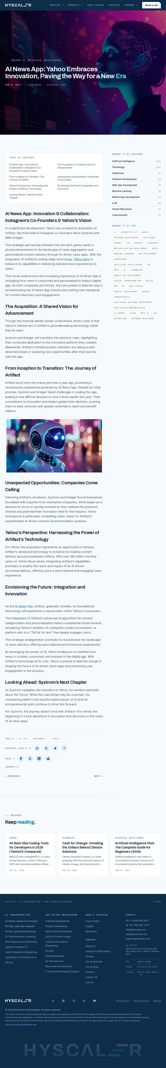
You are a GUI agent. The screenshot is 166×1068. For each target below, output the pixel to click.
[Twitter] (30, 758)
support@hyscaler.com (138, 938)
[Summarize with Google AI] (55, 748)
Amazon (146, 291)
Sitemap (157, 1001)
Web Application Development (131, 248)
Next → (98, 776)
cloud (133, 313)
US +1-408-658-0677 (137, 920)
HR (123, 286)
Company (129, 5)
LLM (128, 243)
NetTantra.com (29, 1024)
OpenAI (117, 243)
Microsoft (153, 243)
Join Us (89, 982)
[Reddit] (48, 758)
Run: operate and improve (20, 931)
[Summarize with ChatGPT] (37, 748)
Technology (136, 270)
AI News (21, 606)
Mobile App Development (127, 275)
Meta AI (144, 313)
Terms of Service (141, 1001)
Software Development (126, 237)
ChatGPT (138, 243)
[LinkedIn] (39, 758)
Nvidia (149, 281)
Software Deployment (143, 318)
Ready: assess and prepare (21, 921)
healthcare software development (133, 302)
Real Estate (136, 286)
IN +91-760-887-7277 (137, 925)
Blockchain (120, 259)
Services (55, 5)
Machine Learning (124, 254)
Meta (116, 270)
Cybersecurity (122, 297)
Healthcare (149, 237)
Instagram (40, 739)
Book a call (151, 5)
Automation (120, 318)
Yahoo (56, 739)
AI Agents (119, 313)
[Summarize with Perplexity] (46, 748)
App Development (147, 254)
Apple (155, 248)
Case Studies (95, 5)
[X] (73, 1000)
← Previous (12, 776)
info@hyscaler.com (136, 929)
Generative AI (129, 232)
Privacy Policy (123, 1001)
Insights (114, 5)
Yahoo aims (82, 259)
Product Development (126, 291)
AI (23, 739)
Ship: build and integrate (20, 926)
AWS (116, 286)
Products (73, 5)
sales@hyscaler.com (136, 934)
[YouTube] (94, 1000)
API (155, 313)
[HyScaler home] (18, 5)
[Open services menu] (63, 5)
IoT (149, 264)
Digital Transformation (127, 281)
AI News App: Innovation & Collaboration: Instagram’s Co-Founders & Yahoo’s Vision (25, 167)
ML (125, 270)
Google (145, 232)
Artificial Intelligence (44, 60)
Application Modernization (129, 308)
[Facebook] (21, 758)
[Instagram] (63, 1000)
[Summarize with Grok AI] (64, 748)
